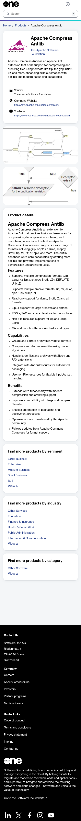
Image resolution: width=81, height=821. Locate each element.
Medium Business (19, 470)
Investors (10, 689)
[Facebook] (29, 815)
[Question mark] (68, 4)
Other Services (17, 511)
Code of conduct (14, 720)
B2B (10, 481)
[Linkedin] (7, 815)
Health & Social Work (21, 527)
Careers (9, 675)
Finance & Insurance (21, 522)
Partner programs (15, 696)
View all (13, 486)
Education (14, 516)
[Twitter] (18, 815)
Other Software (18, 568)
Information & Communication (27, 538)
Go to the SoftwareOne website (24, 798)
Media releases (13, 703)
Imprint (8, 741)
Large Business (17, 459)
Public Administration (21, 533)
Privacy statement (15, 734)
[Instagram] (39, 815)
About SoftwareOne (16, 682)
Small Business (17, 475)
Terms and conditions (17, 727)
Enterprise (14, 464)
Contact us (11, 749)
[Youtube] (50, 815)
